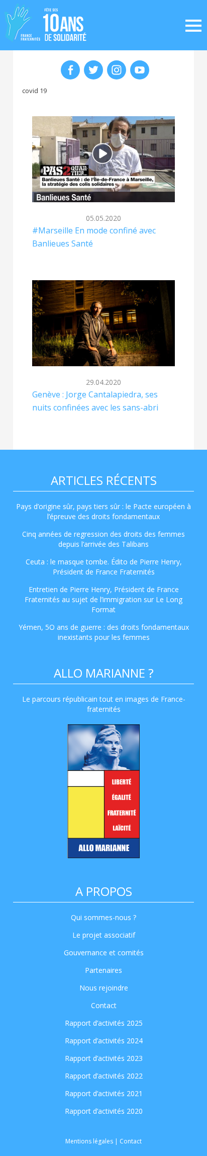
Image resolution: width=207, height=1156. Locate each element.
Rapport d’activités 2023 (104, 1058)
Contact (104, 1005)
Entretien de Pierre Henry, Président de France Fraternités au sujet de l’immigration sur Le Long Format (103, 599)
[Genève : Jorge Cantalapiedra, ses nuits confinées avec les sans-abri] (103, 323)
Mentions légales (89, 1141)
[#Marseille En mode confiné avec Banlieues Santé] (103, 159)
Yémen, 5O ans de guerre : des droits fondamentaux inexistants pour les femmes (104, 632)
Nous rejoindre (103, 988)
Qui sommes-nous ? (103, 917)
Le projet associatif (103, 935)
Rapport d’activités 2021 (104, 1093)
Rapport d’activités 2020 (104, 1111)
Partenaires (103, 970)
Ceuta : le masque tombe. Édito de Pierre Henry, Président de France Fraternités (104, 566)
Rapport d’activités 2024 (104, 1040)
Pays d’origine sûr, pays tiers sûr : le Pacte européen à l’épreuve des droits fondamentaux (103, 511)
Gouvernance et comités (104, 952)
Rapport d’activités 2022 (104, 1076)
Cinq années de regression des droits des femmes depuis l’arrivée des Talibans (103, 539)
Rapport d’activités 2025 (104, 1023)
